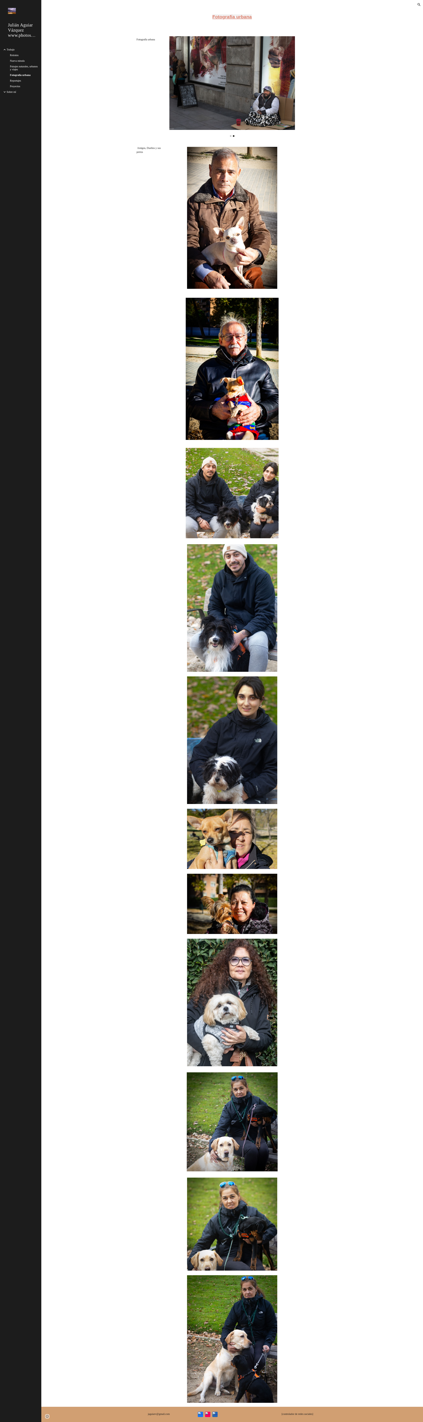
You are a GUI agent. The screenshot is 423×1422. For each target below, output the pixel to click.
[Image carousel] (232, 86)
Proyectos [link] (15, 86)
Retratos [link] (14, 55)
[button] (419, 5)
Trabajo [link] (11, 49)
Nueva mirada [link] (17, 60)
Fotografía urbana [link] (20, 75)
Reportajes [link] (15, 80)
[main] (232, 16)
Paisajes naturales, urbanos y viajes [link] (24, 68)
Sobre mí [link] (11, 92)
